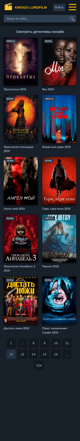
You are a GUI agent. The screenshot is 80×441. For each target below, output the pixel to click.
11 (67, 343)
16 (56, 354)
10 (56, 343)
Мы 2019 (48, 89)
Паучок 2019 (50, 266)
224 (39, 365)
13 (22, 354)
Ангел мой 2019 (14, 208)
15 (45, 354)
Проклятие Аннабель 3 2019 (19, 268)
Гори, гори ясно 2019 (56, 208)
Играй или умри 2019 (56, 146)
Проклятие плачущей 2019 (18, 149)
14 (33, 354)
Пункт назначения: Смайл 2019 (55, 330)
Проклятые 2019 (15, 89)
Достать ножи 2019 (16, 328)
